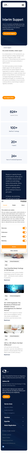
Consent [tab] (5, 205)
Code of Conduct (6, 437)
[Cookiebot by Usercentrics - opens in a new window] (20, 201)
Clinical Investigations (9, 413)
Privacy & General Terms (7, 440)
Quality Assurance (8, 410)
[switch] (24, 232)
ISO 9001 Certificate (6, 434)
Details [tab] (14, 205)
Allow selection (14, 250)
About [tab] (22, 205)
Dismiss (14, 246)
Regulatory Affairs (8, 407)
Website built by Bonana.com (8, 443)
